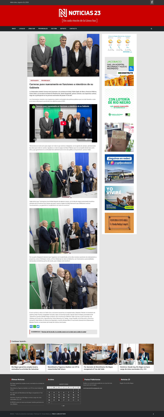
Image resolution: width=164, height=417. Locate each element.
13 (63, 395)
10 (49, 395)
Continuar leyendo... (19, 341)
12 (59, 395)
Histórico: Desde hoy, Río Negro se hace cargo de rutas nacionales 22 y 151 (135, 368)
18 (54, 397)
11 (54, 395)
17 (49, 397)
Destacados (35, 80)
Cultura (54, 28)
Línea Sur (31, 28)
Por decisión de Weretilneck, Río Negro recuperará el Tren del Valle (98, 368)
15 (73, 395)
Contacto (73, 28)
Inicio (14, 28)
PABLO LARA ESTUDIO (59, 414)
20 (63, 397)
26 (59, 400)
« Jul (63, 405)
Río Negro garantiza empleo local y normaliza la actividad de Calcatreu (25, 368)
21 (68, 397)
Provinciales (43, 28)
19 (59, 397)
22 (73, 397)
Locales (22, 28)
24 (49, 400)
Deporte (63, 28)
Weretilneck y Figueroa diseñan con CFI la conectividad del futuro (63, 368)
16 (78, 395)
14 (68, 395)
